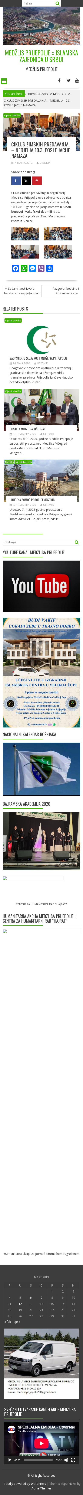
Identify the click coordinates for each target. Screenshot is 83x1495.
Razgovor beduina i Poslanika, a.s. (65, 290)
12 (20, 1304)
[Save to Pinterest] (37, 180)
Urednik (45, 163)
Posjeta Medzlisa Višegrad (28, 429)
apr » (17, 1322)
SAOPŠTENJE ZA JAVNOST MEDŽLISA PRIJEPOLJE (38, 358)
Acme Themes (41, 1488)
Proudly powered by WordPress (24, 1484)
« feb (7, 1322)
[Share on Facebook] (16, 180)
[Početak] (10, 1460)
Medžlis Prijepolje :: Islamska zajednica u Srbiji (41, 56)
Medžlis (9, 462)
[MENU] (4, 81)
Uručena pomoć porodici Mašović (32, 499)
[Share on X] (26, 180)
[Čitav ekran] (73, 1460)
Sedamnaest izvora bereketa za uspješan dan (22, 290)
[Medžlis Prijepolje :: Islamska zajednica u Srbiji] (41, 44)
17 (73, 1304)
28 (41, 1316)
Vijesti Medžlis (12, 115)
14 (41, 1304)
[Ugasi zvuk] (66, 1460)
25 (9, 1316)
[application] (41, 1443)
